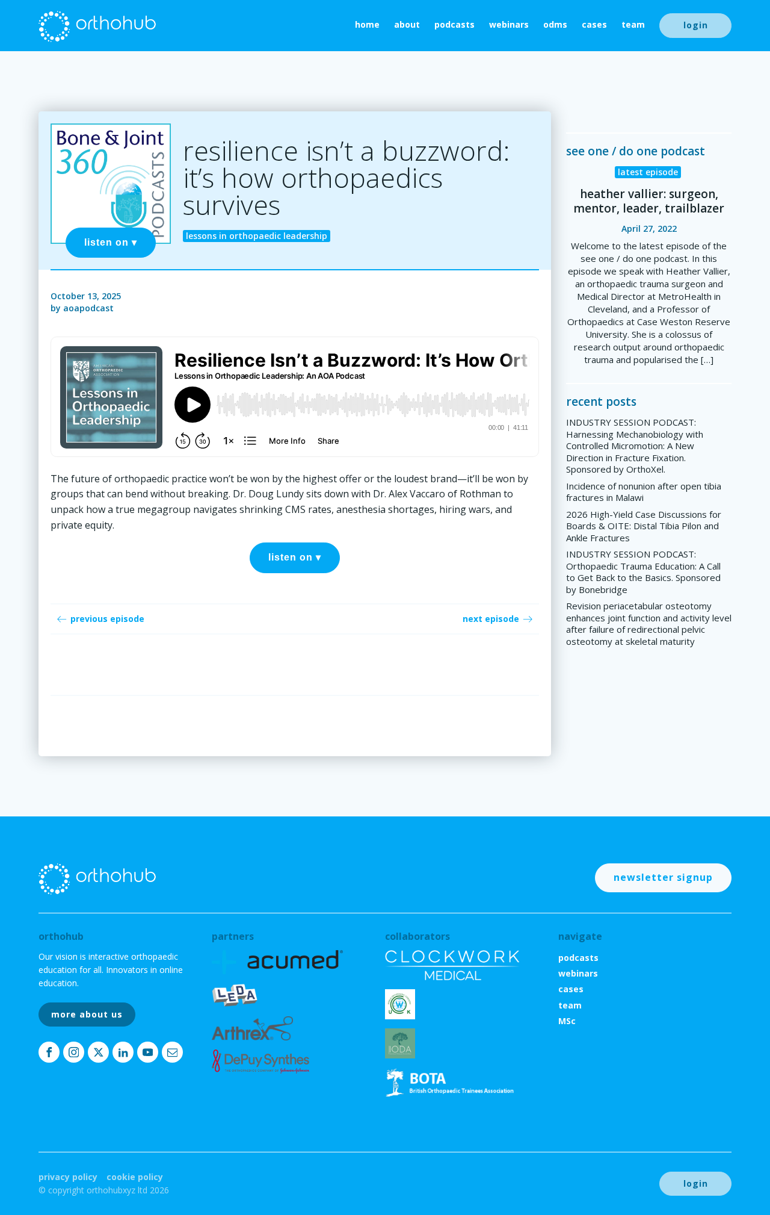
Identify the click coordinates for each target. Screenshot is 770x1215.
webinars (509, 24)
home (367, 24)
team (633, 24)
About (407, 24)
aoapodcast (88, 308)
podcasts (454, 24)
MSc (567, 1021)
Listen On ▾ (110, 242)
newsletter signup (663, 877)
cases (594, 24)
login (695, 25)
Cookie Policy (134, 1176)
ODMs (555, 24)
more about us (87, 1014)
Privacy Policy (67, 1176)
